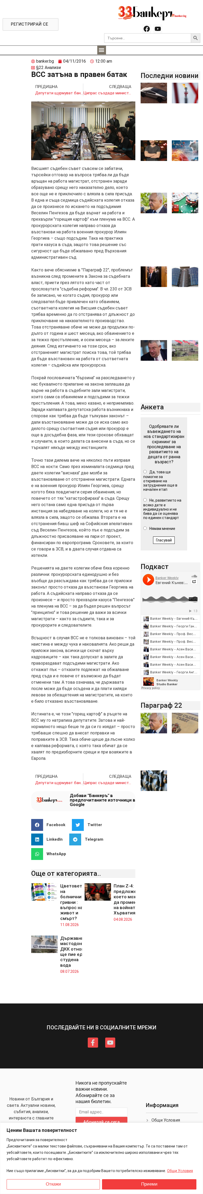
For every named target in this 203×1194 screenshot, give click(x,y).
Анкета (152, 407)
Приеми (149, 1184)
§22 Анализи (48, 67)
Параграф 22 (161, 705)
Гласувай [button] (164, 540)
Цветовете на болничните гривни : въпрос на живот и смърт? (73, 902)
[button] (101, 50)
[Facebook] (146, 28)
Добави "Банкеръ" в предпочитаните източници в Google (102, 800)
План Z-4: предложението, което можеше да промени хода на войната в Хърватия (132, 899)
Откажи (53, 1184)
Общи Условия (180, 1171)
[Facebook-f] (93, 1043)
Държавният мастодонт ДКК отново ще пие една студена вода (74, 952)
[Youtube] (157, 28)
